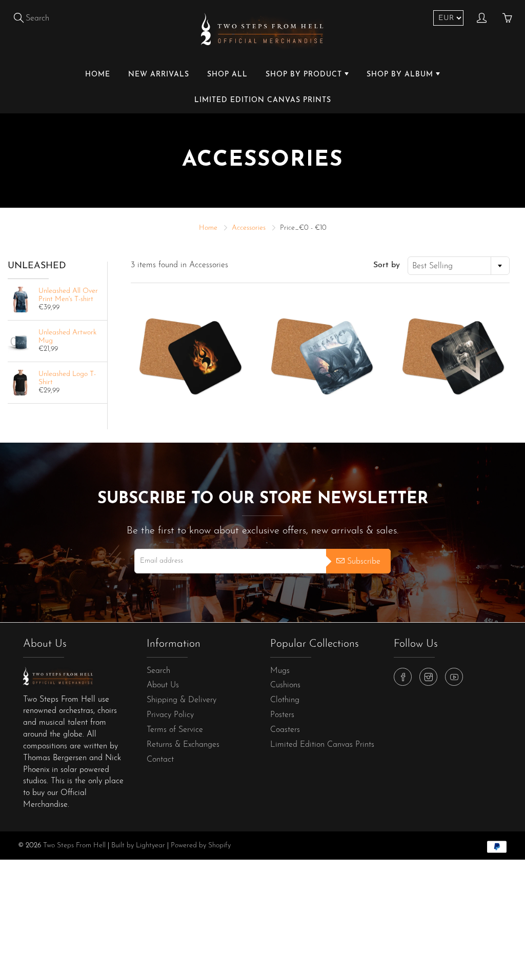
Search (158, 671)
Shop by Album (401, 74)
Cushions (285, 685)
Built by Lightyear (138, 845)
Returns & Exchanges (183, 745)
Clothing (284, 700)
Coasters (285, 730)
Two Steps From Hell (74, 845)
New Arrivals (158, 74)
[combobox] (459, 265)
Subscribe (363, 562)
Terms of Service (175, 730)
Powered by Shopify (201, 845)
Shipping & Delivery (181, 700)
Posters (282, 715)
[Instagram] (428, 677)
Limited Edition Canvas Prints (262, 100)
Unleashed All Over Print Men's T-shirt (68, 295)
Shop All (227, 74)
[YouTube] (454, 677)
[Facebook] (403, 677)
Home (97, 74)
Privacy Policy (170, 715)
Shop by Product (305, 74)
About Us (163, 685)
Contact (160, 760)
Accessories (249, 228)
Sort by (386, 265)
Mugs (280, 671)
